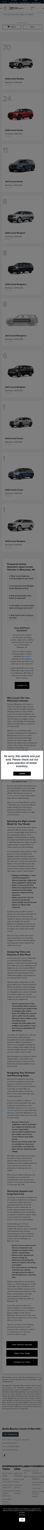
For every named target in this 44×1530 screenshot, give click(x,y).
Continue (22, 773)
